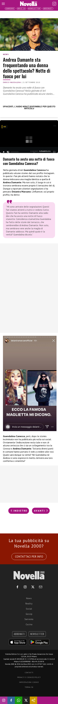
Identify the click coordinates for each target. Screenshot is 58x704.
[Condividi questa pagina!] (33, 700)
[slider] (15, 152)
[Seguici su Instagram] (3, 700)
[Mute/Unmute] (8, 151)
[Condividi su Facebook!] (11, 700)
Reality (29, 603)
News (6, 54)
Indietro (19, 510)
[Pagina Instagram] (54, 3)
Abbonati (47, 8)
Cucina (29, 624)
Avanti (40, 510)
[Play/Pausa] (4, 151)
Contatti (29, 673)
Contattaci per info (29, 556)
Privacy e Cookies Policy (29, 677)
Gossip (29, 614)
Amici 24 (21, 8)
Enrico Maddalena (12, 82)
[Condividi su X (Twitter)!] (26, 700)
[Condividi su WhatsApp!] (18, 700)
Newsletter (34, 8)
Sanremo (10, 8)
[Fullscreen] (54, 151)
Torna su (29, 687)
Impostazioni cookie (29, 682)
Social (29, 608)
